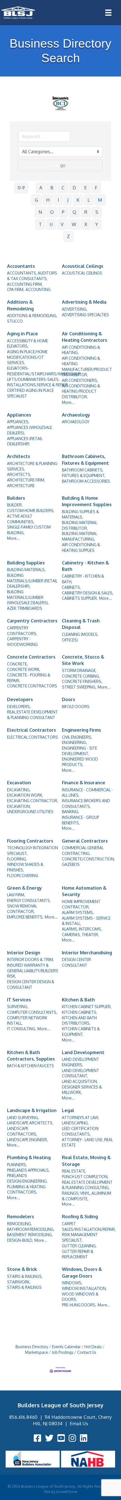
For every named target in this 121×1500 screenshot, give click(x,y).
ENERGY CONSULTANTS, (29, 900)
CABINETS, (71, 587)
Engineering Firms (81, 730)
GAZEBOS (71, 864)
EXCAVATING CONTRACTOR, (32, 800)
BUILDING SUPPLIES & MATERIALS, (80, 514)
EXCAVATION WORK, (25, 795)
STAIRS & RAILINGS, (24, 1276)
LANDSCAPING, (75, 1122)
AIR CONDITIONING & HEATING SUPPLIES (81, 547)
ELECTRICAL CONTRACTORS (32, 737)
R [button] (85, 212)
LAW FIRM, (16, 894)
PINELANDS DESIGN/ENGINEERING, (27, 1178)
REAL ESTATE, (74, 1171)
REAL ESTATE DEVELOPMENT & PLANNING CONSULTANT (32, 715)
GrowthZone (66, 1491)
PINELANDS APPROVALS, (28, 1170)
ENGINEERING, (74, 742)
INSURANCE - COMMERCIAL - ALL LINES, (87, 792)
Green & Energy (24, 888)
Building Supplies (26, 563)
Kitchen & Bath (78, 1000)
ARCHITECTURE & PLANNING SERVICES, (32, 466)
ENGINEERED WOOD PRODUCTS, (80, 762)
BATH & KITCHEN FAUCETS (30, 1065)
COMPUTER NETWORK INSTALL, (27, 1020)
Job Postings (62, 1352)
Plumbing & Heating (29, 1157)
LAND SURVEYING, (23, 1117)
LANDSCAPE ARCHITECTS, (30, 1122)
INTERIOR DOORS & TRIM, (30, 959)
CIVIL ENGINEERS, (77, 737)
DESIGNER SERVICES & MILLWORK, (82, 1090)
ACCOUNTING (38, 289)
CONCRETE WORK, (23, 669)
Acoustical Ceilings (82, 266)
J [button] (67, 200)
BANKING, (70, 811)
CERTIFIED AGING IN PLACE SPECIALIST (30, 393)
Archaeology (76, 415)
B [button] (51, 187)
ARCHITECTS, (19, 474)
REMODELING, (19, 1223)
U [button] (51, 224)
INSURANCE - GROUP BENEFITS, (80, 820)
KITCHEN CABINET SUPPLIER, (86, 1006)
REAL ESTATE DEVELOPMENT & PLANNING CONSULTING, (87, 1185)
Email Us (79, 1423)
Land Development (83, 1052)
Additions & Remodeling (20, 305)
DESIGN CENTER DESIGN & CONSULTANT (30, 984)
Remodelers (20, 1216)
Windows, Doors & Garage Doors (82, 1272)
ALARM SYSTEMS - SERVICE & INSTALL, (86, 921)
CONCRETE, (17, 664)
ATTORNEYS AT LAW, (80, 1117)
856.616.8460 (23, 1417)
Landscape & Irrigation (32, 1110)
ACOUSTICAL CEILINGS (82, 273)
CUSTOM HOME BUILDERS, (30, 510)
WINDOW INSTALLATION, (84, 1288)
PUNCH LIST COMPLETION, (85, 1176)
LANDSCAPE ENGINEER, (27, 1139)
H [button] (48, 200)
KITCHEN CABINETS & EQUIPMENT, (81, 1031)
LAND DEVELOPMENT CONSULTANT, (80, 1073)
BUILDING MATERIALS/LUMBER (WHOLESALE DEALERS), (28, 597)
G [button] (36, 200)
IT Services (19, 1000)
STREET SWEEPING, (79, 687)
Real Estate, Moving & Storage (86, 1161)
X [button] (85, 224)
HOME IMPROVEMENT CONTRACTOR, (81, 904)
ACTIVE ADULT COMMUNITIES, (20, 519)
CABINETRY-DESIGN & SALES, (87, 592)
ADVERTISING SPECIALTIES (85, 314)
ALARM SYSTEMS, (78, 912)
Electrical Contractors (31, 730)
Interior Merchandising (87, 952)
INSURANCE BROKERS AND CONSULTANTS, (86, 803)
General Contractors (85, 841)
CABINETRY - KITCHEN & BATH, (83, 579)
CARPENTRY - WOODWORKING (22, 641)
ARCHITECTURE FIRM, (26, 480)
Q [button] (74, 212)
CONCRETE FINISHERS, (82, 681)
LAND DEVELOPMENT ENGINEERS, (80, 1062)
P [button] (63, 212)
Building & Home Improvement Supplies (87, 501)
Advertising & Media (84, 302)
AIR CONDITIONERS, (80, 380)
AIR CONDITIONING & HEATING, (81, 350)
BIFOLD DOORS (75, 706)
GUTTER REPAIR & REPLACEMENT (77, 1254)
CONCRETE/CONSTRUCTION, (88, 859)
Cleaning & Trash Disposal (81, 624)
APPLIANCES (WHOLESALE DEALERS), (29, 430)
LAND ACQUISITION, (80, 1081)
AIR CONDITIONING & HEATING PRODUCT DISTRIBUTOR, (81, 391)
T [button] (40, 224)
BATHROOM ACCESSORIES (86, 481)
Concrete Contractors (31, 657)
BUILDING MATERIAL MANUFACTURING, (79, 536)
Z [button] (68, 236)
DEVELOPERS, (19, 706)
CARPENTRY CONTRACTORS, (22, 630)
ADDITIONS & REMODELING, (32, 315)
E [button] (85, 187)
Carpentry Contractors (32, 621)
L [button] (89, 200)
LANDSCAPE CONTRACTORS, (22, 1131)
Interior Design (23, 952)
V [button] (62, 224)
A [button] (40, 187)
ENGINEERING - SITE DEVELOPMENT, (79, 751)
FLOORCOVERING (22, 875)
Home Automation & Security (84, 891)
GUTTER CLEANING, (79, 1245)
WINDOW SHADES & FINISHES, (25, 867)
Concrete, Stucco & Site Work (83, 660)
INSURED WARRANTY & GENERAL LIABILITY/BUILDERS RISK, (32, 970)
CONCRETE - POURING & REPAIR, (28, 678)
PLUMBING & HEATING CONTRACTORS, (26, 1189)
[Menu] (108, 13)
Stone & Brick (22, 1269)
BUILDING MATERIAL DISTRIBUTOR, (79, 525)
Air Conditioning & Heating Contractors (84, 337)
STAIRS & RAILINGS (24, 1287)
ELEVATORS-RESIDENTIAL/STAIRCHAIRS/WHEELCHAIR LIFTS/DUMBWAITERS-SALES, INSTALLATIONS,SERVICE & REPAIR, (44, 376)
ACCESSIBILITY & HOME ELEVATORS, (27, 343)
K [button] (78, 200)
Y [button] (96, 224)
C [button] (63, 187)
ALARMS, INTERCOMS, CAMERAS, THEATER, (82, 932)
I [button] (58, 200)
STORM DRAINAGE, (79, 670)
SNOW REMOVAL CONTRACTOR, (22, 909)
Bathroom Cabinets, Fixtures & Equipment (85, 460)
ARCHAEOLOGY (75, 421)
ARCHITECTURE (21, 485)
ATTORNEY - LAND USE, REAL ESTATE (87, 1142)
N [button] (40, 212)
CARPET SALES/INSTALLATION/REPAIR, (89, 1226)
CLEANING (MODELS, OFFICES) (80, 637)
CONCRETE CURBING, (81, 676)
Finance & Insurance (83, 782)
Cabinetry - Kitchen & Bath (85, 566)
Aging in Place (22, 333)
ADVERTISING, (74, 309)
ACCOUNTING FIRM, (24, 284)
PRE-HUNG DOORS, (79, 1305)
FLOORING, (17, 859)
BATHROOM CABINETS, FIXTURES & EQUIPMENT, (83, 473)
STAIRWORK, (18, 1282)
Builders (16, 498)
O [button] (52, 212)
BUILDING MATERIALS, (26, 569)
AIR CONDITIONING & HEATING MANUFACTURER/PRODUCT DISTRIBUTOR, (87, 366)
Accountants (21, 266)
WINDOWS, (72, 1282)
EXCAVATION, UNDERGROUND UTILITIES (30, 809)
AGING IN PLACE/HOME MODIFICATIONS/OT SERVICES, (27, 357)
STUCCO (15, 321)
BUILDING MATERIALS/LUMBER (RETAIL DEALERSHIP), (32, 581)
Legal (68, 1110)
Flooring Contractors (30, 841)
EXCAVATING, (18, 789)
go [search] (63, 165)
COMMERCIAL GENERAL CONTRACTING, (83, 850)
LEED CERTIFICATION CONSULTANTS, (80, 1131)
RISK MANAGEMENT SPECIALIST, (80, 1237)
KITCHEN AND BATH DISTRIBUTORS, (79, 1020)
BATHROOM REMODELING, (30, 1229)
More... (68, 402)
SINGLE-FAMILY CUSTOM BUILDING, (29, 530)
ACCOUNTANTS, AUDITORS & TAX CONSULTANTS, (32, 276)
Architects (18, 456)
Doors (68, 699)
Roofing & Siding (80, 1216)
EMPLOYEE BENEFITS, (25, 917)
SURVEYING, (17, 1006)
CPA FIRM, (15, 289)
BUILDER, (15, 505)
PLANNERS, (17, 1164)
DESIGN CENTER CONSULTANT (76, 962)
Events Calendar (66, 1346)
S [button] (96, 212)
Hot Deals (93, 1346)
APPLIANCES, (18, 421)
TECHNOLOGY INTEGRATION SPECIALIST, (32, 850)
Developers (20, 699)
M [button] (100, 200)
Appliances (19, 415)
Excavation (19, 782)
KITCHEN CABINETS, (79, 1012)
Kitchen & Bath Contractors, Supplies (31, 1056)
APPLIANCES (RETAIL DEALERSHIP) (24, 441)
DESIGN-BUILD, (20, 1240)
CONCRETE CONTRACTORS (32, 685)
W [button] (74, 224)
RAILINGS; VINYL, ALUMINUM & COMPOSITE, (86, 1196)
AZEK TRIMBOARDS (24, 608)
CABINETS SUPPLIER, (80, 598)
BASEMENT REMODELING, (30, 1234)
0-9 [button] (21, 187)
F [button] (96, 187)
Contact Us (86, 1352)
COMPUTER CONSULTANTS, (32, 1012)
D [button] (74, 187)
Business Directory (31, 1346)
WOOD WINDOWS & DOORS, (80, 1297)
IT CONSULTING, (21, 1028)
